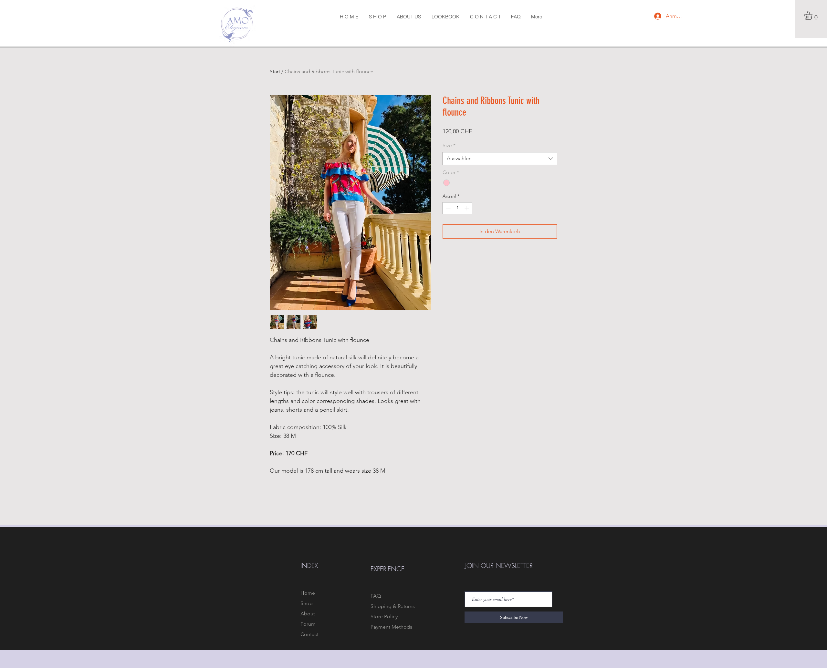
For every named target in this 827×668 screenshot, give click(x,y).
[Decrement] (448, 208)
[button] (813, 15)
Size (449, 145)
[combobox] (500, 158)
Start (275, 71)
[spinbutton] (457, 208)
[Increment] (467, 208)
